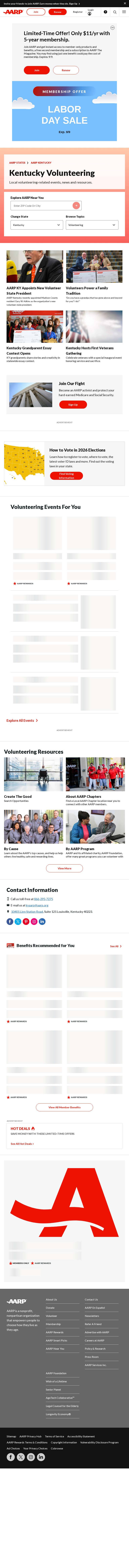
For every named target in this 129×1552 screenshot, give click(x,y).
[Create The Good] (33, 774)
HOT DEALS (20, 1129)
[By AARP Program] (95, 827)
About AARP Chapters (83, 796)
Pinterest (26, 921)
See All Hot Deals (21, 1143)
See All (114, 946)
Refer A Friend (93, 1324)
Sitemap (11, 1436)
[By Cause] (33, 827)
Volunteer (51, 1315)
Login (91, 9)
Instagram (34, 921)
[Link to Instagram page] (31, 1457)
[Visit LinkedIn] (41, 1457)
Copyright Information (64, 1442)
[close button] (112, 27)
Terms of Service (54, 1436)
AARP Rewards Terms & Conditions (27, 1442)
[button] (114, 12)
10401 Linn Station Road (27, 911)
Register (78, 11)
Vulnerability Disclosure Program (99, 1442)
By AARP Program (80, 849)
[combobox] (46, 205)
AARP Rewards (54, 1332)
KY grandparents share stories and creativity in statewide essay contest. (33, 359)
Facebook (10, 921)
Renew (66, 70)
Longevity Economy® (58, 1414)
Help (105, 12)
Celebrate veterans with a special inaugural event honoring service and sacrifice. (94, 359)
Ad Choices (13, 1448)
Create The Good (18, 796)
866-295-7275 (43, 899)
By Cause (11, 849)
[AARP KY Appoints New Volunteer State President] (35, 266)
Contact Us (91, 1299)
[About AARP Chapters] (95, 774)
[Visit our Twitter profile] (21, 1457)
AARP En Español (95, 1307)
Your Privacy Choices (35, 1448)
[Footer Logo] (23, 1301)
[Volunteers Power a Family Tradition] (94, 266)
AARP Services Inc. (95, 1365)
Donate (50, 1307)
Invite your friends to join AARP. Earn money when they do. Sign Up (40, 3)
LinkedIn (42, 921)
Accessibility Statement (81, 1436)
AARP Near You (55, 1348)
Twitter (18, 921)
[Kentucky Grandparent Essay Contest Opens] (35, 327)
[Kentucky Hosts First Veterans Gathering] (94, 327)
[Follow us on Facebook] (11, 1457)
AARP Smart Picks (56, 1340)
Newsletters (92, 1315)
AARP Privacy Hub (30, 1436)
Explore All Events (20, 720)
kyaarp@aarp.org (37, 905)
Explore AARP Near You (27, 198)
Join (36, 70)
